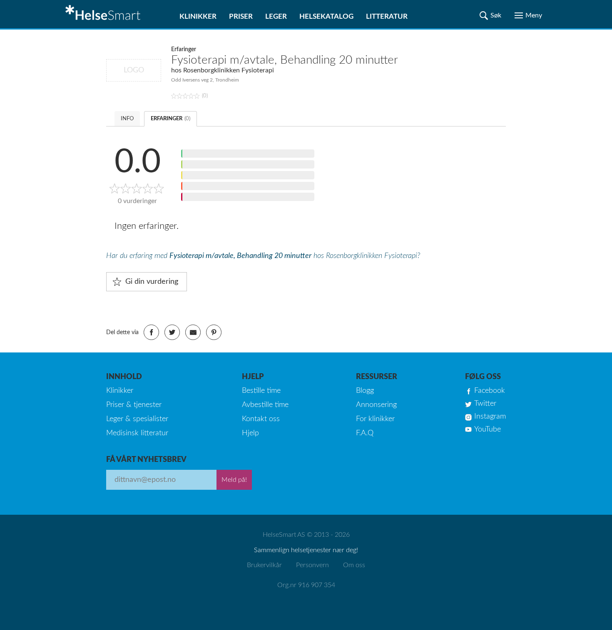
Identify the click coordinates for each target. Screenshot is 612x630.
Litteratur (387, 16)
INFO (127, 119)
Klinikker (197, 16)
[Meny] (528, 15)
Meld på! (234, 479)
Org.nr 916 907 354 (306, 585)
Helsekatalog (326, 16)
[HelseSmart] (104, 14)
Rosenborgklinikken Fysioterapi (228, 70)
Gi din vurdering (151, 281)
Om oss (354, 565)
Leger (276, 16)
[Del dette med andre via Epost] (193, 332)
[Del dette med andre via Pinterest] (213, 332)
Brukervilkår (264, 565)
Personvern (312, 565)
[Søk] (490, 15)
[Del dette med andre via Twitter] (172, 332)
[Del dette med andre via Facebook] (151, 332)
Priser (241, 16)
